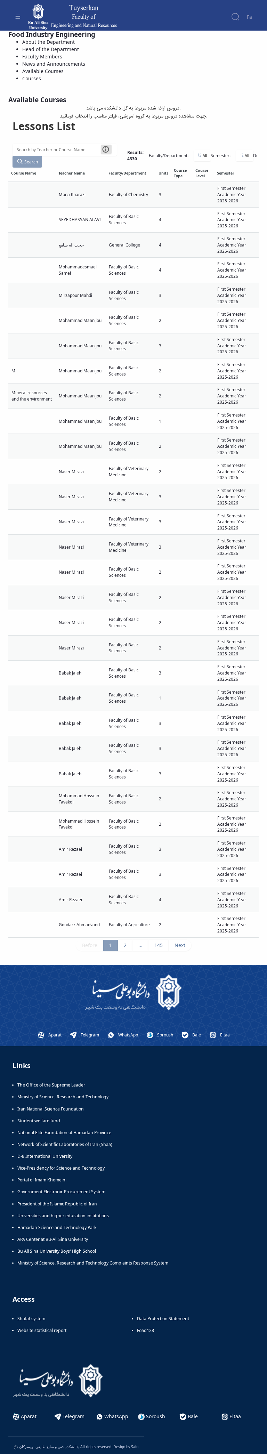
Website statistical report (41, 1330)
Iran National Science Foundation (50, 1109)
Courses (31, 78)
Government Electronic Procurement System (61, 1192)
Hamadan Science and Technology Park (57, 1227)
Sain (134, 1446)
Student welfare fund (38, 1121)
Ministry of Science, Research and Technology (62, 1097)
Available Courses (43, 71)
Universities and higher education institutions (63, 1216)
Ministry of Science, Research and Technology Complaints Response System (92, 1263)
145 (158, 945)
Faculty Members (42, 56)
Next (180, 945)
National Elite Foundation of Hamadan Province (64, 1133)
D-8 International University (44, 1156)
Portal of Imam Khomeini (41, 1180)
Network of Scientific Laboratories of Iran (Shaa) (64, 1144)
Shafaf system (31, 1319)
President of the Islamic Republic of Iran (57, 1204)
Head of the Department (50, 49)
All (204, 155)
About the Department (48, 42)
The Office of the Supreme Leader (51, 1085)
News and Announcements (53, 63)
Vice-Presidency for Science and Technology (61, 1168)
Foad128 (145, 1330)
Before (89, 945)
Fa (249, 17)
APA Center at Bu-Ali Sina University (52, 1239)
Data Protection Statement (163, 1319)
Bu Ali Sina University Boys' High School (56, 1251)
